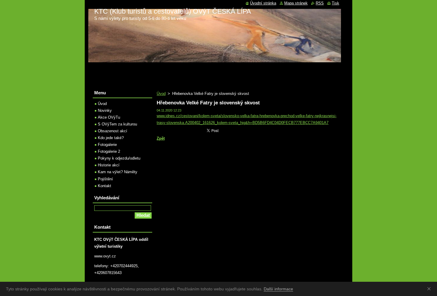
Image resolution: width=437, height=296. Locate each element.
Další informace (278, 289)
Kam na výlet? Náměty (117, 172)
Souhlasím (430, 288)
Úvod (161, 93)
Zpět (161, 138)
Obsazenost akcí (112, 131)
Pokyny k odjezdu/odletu (119, 158)
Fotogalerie (107, 144)
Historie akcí (109, 165)
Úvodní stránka (263, 3)
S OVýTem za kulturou (117, 124)
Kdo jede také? (111, 138)
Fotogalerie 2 (109, 151)
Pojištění (105, 179)
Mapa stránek (296, 3)
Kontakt (104, 186)
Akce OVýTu (109, 117)
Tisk (335, 3)
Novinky (105, 110)
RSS (320, 3)
